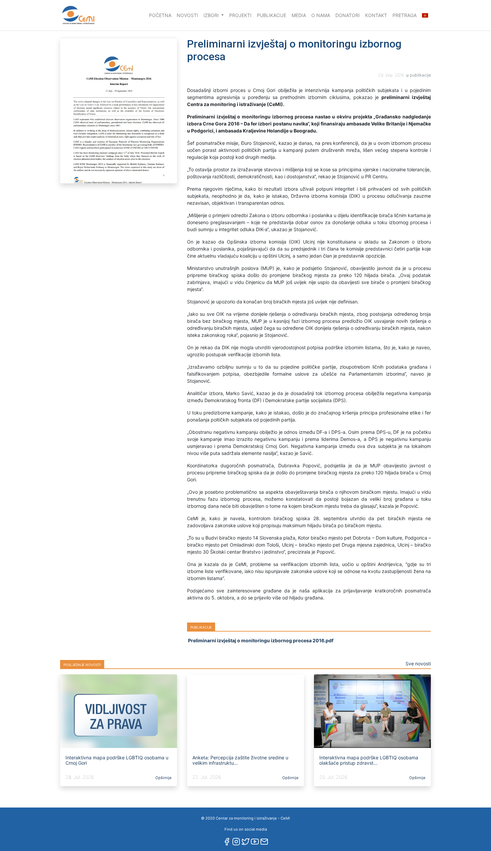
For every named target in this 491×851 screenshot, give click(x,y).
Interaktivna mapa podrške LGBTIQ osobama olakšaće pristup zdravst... (368, 760)
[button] (425, 15)
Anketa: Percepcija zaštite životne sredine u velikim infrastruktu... (240, 760)
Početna (161, 15)
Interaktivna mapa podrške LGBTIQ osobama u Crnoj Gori (116, 760)
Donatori (347, 15)
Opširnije (163, 777)
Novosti (187, 15)
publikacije (420, 75)
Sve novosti (418, 663)
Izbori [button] (211, 15)
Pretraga (404, 15)
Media (299, 15)
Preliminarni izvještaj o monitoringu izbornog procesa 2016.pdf (260, 640)
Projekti (240, 15)
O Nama (320, 15)
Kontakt (376, 15)
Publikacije (271, 15)
